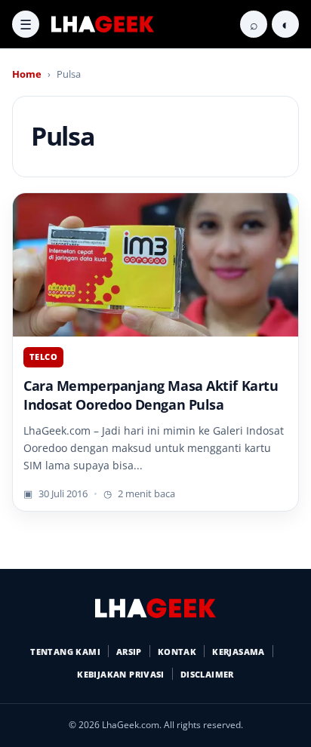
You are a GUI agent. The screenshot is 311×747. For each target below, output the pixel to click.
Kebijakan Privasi (121, 674)
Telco (43, 356)
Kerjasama (238, 651)
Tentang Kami (65, 651)
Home (27, 74)
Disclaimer (207, 674)
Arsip (129, 651)
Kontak (177, 651)
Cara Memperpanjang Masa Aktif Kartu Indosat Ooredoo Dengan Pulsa (150, 395)
